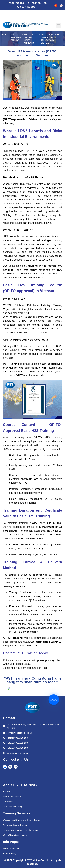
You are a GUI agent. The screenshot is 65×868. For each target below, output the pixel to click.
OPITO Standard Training (16, 37)
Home (5, 35)
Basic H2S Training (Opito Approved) (29, 39)
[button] (58, 25)
